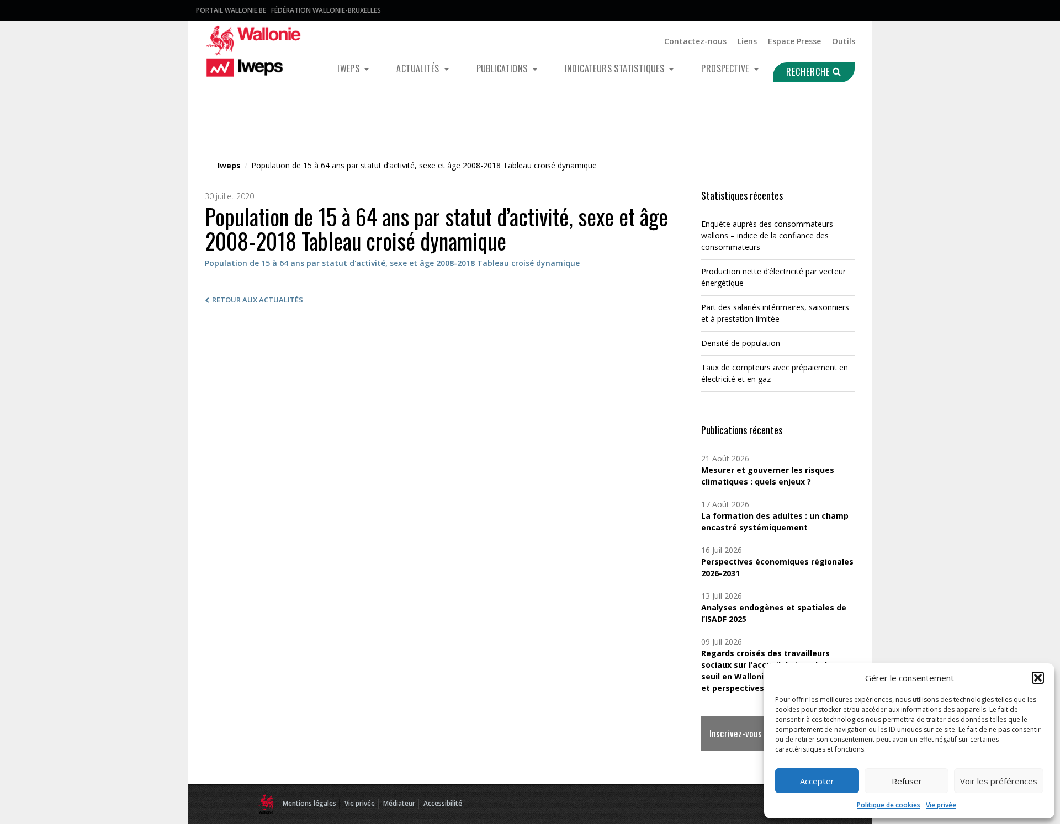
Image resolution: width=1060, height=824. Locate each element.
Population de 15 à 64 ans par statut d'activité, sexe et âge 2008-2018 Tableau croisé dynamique (392, 263)
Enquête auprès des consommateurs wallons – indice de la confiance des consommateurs (767, 235)
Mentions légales (309, 803)
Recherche (809, 71)
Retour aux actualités (257, 300)
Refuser (907, 780)
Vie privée (941, 805)
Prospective (726, 68)
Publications (503, 68)
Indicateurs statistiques (616, 68)
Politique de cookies (888, 805)
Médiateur (399, 803)
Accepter (817, 780)
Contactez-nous (695, 41)
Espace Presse (794, 41)
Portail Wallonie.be (231, 10)
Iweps (349, 68)
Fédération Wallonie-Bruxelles (326, 10)
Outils (843, 41)
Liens (747, 41)
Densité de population (740, 343)
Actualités (418, 68)
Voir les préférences (998, 780)
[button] (1037, 677)
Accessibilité (442, 803)
